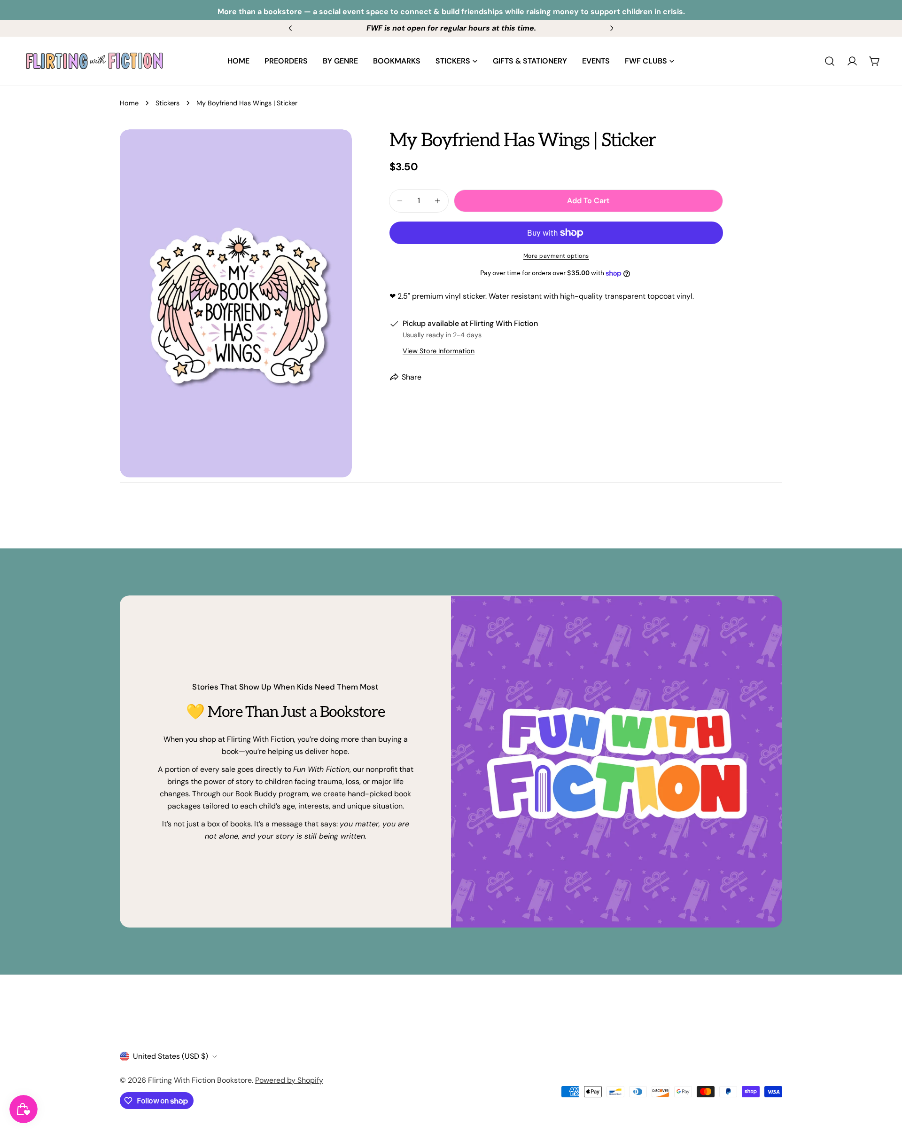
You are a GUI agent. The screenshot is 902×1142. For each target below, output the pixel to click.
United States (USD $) (170, 1056)
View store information (438, 351)
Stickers (167, 103)
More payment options (556, 256)
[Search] (829, 61)
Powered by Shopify (289, 1080)
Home (129, 103)
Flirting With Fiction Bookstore (200, 1080)
